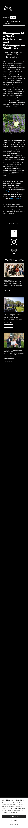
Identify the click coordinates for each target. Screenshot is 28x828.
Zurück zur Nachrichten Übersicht (12, 23)
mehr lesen (8, 290)
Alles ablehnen (14, 824)
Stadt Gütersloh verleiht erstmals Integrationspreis (13, 351)
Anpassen (14, 820)
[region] (14, 813)
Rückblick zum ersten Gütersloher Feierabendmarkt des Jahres (13, 315)
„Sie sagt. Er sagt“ (8, 280)
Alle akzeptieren (14, 816)
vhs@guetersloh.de (15, 198)
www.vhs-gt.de (7, 191)
